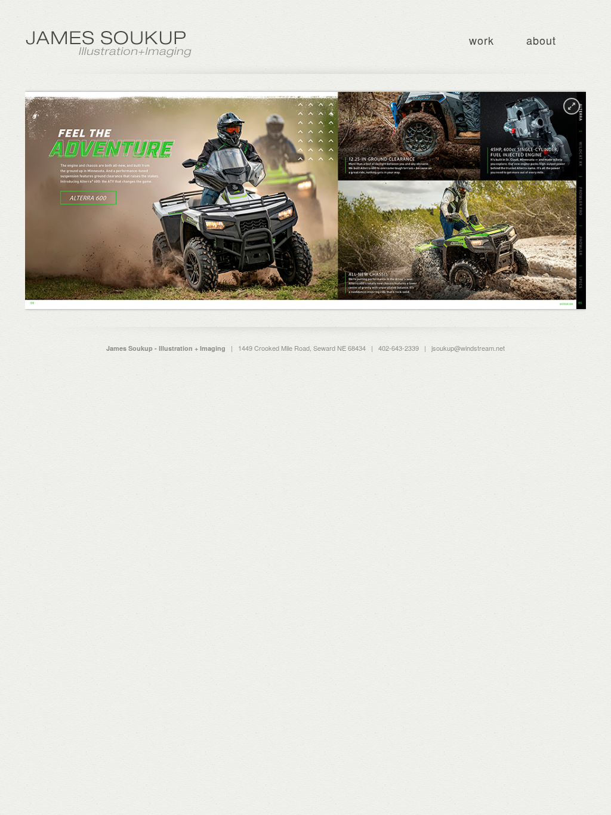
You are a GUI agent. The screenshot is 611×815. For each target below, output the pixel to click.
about (541, 40)
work (481, 40)
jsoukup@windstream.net (468, 348)
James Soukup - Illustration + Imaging (108, 44)
